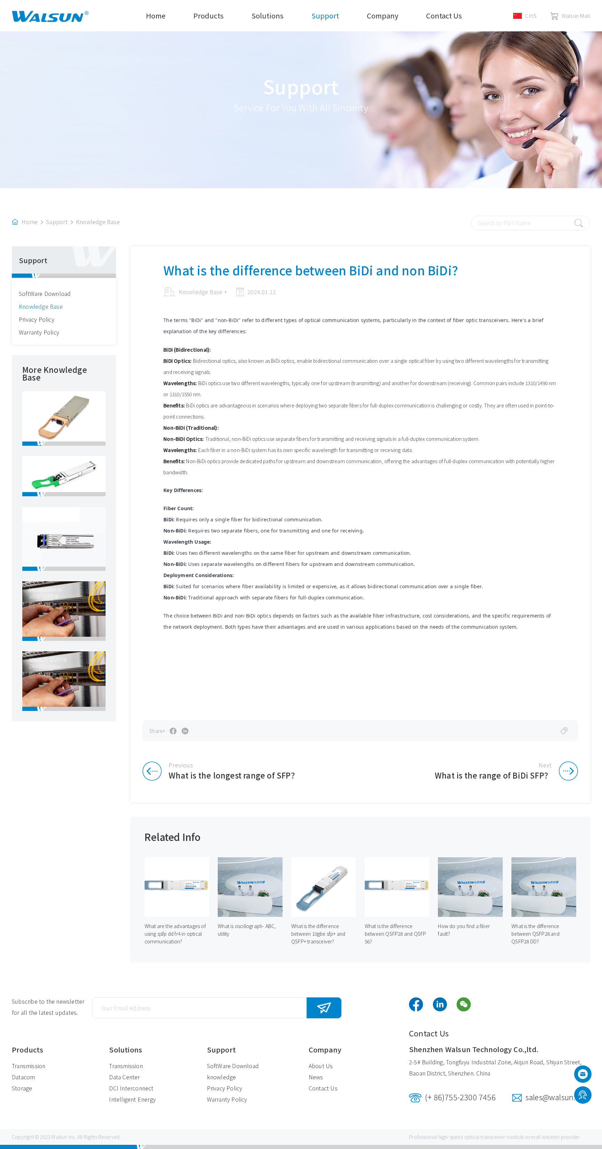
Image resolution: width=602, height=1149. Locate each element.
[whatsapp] (582, 1095)
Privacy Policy (36, 319)
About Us (321, 1066)
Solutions (268, 15)
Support (325, 15)
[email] (582, 1076)
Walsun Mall (576, 15)
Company (382, 15)
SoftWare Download (45, 293)
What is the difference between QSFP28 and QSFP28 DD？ (535, 933)
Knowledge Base (98, 221)
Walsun (59, 1136)
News (316, 1077)
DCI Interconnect (131, 1088)
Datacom (23, 1077)
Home (155, 15)
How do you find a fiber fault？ (464, 929)
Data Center (124, 1077)
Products (208, 15)
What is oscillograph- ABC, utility (247, 929)
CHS (531, 15)
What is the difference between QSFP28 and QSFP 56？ (395, 933)
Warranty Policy (39, 332)
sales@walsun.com (557, 1096)
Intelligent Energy (132, 1099)
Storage (22, 1088)
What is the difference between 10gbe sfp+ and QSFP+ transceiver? (318, 933)
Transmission (28, 1066)
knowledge (221, 1077)
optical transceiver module (494, 1136)
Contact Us (444, 15)
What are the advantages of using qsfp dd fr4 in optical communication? (175, 933)
